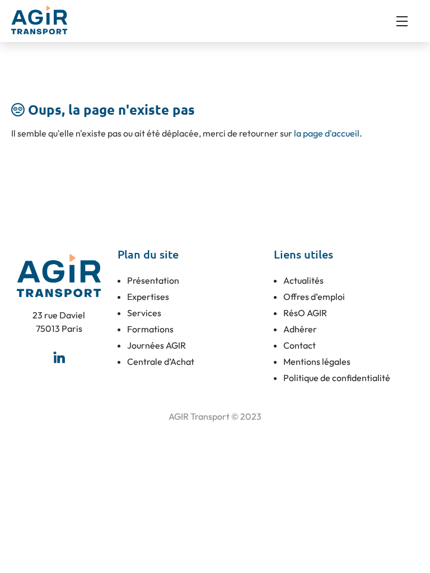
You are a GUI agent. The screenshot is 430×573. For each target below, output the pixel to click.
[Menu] (407, 21)
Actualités (303, 280)
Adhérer (300, 329)
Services (144, 312)
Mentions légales (316, 361)
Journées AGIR (156, 345)
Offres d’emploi (314, 296)
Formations (150, 329)
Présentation (153, 280)
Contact (299, 345)
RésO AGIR (305, 312)
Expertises (148, 296)
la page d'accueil (326, 133)
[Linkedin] (59, 358)
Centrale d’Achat (160, 361)
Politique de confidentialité (336, 377)
